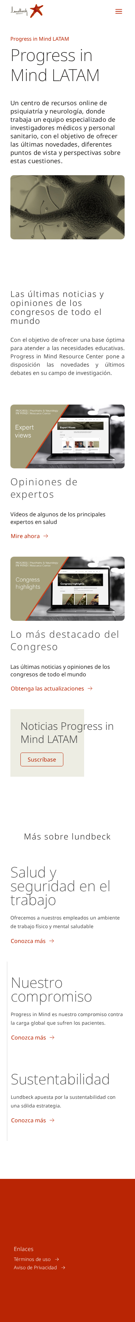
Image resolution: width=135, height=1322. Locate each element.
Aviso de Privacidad (35, 1267)
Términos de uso (32, 1259)
